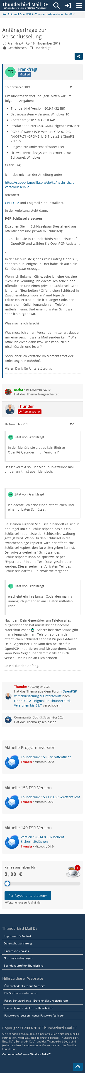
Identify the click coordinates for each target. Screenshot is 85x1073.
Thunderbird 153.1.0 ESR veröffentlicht (50, 797)
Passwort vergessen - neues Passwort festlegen (34, 1015)
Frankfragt (15, 43)
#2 (72, 424)
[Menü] (79, 5)
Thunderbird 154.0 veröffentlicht (46, 757)
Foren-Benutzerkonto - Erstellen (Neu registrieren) (36, 1001)
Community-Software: (26, 1054)
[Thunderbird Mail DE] (25, 5)
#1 (72, 87)
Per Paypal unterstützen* (28, 895)
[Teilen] (79, 56)
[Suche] (56, 5)
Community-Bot (26, 717)
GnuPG (10, 203)
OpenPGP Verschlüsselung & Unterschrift (45, 693)
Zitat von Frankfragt (29, 437)
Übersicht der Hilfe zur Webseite (24, 986)
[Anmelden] (67, 5)
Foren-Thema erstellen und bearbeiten (28, 1008)
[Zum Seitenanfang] (78, 1067)
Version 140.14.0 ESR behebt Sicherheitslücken (42, 839)
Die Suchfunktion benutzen (21, 993)
